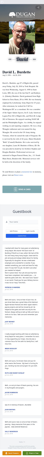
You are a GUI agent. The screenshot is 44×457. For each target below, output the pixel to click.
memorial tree (27, 171)
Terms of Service (27, 448)
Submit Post (22, 236)
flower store (18, 175)
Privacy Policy (16, 448)
